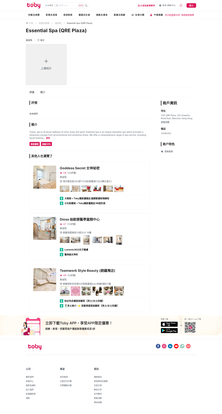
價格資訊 (98, 377)
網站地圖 (98, 402)
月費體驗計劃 (66, 385)
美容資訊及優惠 (101, 381)
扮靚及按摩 (34, 15)
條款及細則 (31, 385)
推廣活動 (98, 398)
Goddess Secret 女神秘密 (80, 168)
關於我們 (30, 377)
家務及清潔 (51, 15)
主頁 (31, 23)
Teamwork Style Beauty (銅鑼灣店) (87, 271)
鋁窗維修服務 (187, 15)
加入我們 (30, 389)
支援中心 (30, 381)
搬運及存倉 (84, 15)
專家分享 (98, 389)
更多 (48, 138)
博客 (28, 398)
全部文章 (98, 385)
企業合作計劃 (66, 381)
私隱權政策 (31, 394)
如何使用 (64, 377)
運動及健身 (102, 15)
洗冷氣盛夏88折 (172, 15)
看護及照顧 (119, 15)
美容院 (58, 23)
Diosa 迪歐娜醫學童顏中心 (80, 219)
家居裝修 (68, 15)
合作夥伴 (98, 394)
